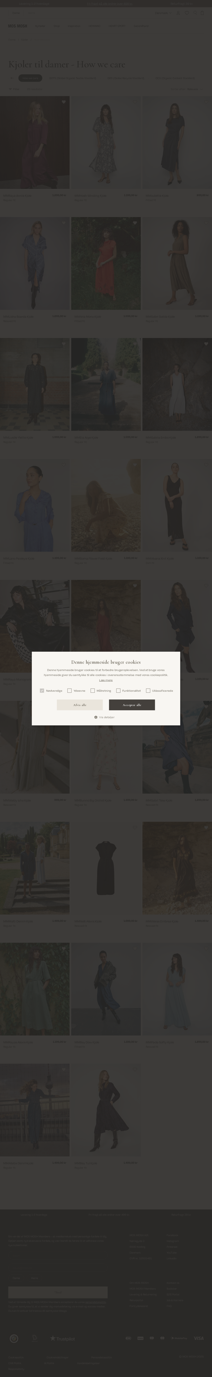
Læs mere (106, 680)
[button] (106, 717)
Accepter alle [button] (132, 705)
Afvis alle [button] (79, 705)
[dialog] (106, 688)
